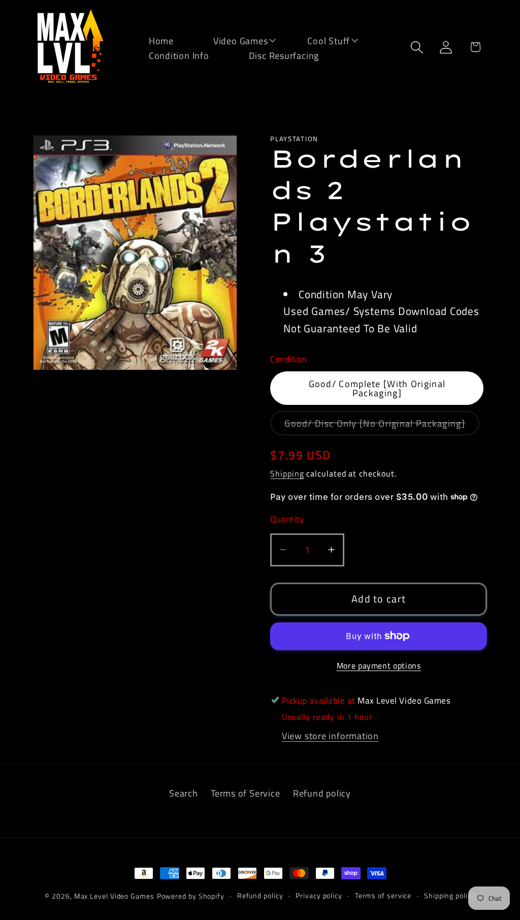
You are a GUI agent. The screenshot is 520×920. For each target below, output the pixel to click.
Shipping (287, 473)
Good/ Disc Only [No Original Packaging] (381, 425)
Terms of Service (245, 793)
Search (183, 793)
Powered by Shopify (190, 896)
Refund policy (322, 793)
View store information (330, 735)
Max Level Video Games (114, 896)
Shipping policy (449, 895)
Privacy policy (319, 895)
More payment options (379, 666)
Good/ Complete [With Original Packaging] (377, 388)
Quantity (287, 519)
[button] (234, 40)
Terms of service (383, 895)
